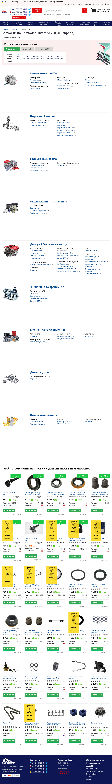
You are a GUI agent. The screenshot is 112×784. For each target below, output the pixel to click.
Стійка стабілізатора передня (54, 631)
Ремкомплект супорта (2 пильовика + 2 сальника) (33, 677)
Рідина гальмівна (36, 421)
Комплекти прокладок (93, 274)
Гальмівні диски (36, 168)
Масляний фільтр (64, 80)
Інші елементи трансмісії (39, 298)
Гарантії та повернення (94, 771)
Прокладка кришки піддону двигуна (32, 723)
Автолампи (34, 336)
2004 (37, 59)
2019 (62, 56)
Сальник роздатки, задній (10, 631)
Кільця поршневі (36, 251)
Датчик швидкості (37, 296)
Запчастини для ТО (43, 73)
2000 (18, 59)
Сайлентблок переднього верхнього (33, 631)
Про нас (89, 779)
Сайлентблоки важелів (66, 135)
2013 (33, 56)
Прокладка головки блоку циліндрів (54, 723)
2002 (28, 59)
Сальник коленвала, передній (98, 585)
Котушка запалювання (65, 339)
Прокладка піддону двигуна (32, 585)
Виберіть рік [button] (11, 49)
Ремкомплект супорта (38, 170)
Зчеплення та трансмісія (47, 287)
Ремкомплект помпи (38, 213)
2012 (28, 56)
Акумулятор (34, 80)
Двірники (33, 379)
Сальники (34, 293)
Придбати (9, 510)
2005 (42, 59)
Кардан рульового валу (39, 125)
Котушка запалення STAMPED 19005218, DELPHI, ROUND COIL (99, 677)
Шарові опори (62, 123)
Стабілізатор (35, 88)
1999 (23, 61)
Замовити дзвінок (64, 771)
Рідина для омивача (37, 424)
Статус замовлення (93, 763)
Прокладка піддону (92, 257)
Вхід (108, 4)
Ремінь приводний (92, 82)
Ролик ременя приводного (95, 85)
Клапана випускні (36, 253)
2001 (23, 59)
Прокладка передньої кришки (77, 677)
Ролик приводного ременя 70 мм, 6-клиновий (54, 677)
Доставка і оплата (67, 4)
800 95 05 (18, 9)
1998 (18, 61)
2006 (47, 59)
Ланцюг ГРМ (62, 258)
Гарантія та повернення (85, 4)
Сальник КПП (35, 301)
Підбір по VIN (37, 11)
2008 (57, 59)
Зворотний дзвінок (19, 17)
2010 (18, 56)
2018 (57, 56)
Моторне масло (63, 424)
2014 (37, 56)
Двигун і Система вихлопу (48, 244)
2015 (42, 56)
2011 (23, 56)
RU (8, 2)
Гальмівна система (43, 159)
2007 (52, 59)
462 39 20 (18, 12)
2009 (62, 59)
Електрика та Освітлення (47, 329)
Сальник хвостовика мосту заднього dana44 (55, 493)
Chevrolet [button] (27, 49)
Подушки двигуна (36, 258)
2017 (52, 56)
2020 (18, 54)
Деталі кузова (40, 372)
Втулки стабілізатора (65, 133)
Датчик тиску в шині (37, 342)
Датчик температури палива (41, 264)
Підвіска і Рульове (42, 116)
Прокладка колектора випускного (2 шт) (99, 631)
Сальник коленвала (37, 256)
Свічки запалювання (38, 82)
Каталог (89, 777)
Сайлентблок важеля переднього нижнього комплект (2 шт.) (99, 493)
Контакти (99, 4)
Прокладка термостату (39, 210)
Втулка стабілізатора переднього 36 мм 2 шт (77, 723)
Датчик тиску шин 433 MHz (11, 493)
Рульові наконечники (38, 123)
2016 (47, 56)
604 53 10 (18, 14)
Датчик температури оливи (67, 271)
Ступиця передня (97, 723)
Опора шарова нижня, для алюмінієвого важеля (11, 677)
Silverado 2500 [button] (43, 49)
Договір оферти (92, 774)
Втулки (33, 270)
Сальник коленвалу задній (76, 585)
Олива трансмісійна (64, 421)
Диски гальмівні (63, 88)
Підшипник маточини (65, 128)
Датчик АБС (61, 165)
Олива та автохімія (43, 415)
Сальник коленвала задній (54, 585)
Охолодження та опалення (48, 201)
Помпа (87, 80)
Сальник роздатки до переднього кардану (33, 493)
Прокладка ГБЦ (91, 259)
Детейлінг (88, 421)
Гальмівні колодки (37, 165)
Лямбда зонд (62, 264)
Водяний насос (36, 208)
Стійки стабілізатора (65, 130)
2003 (33, 59)
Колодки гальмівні (64, 86)
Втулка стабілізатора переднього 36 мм (77, 539)
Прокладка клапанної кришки (96, 262)
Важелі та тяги (63, 125)
